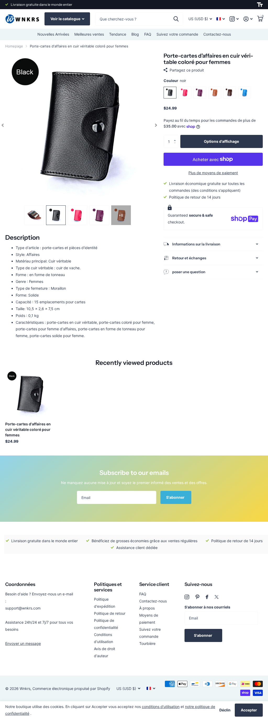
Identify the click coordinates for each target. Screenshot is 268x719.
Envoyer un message (23, 643)
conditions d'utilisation (161, 706)
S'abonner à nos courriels (207, 607)
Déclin (225, 710)
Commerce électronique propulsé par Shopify (71, 688)
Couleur (175, 80)
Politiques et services (108, 587)
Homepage (14, 46)
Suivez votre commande (177, 34)
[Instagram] (187, 597)
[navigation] (2, 125)
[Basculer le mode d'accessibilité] (260, 4)
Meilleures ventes (89, 34)
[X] (217, 597)
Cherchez (176, 18)
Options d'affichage (221, 141)
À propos (147, 608)
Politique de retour (109, 613)
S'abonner (175, 497)
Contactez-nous (217, 34)
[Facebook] (207, 597)
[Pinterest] (197, 597)
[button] (176, 136)
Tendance (117, 34)
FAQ (147, 34)
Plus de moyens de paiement (213, 173)
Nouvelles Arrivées (53, 34)
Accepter (249, 710)
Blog (135, 34)
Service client (154, 584)
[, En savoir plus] (234, 19)
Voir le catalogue (66, 19)
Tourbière (147, 643)
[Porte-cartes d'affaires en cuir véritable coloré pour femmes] (29, 394)
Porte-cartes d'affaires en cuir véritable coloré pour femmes (28, 429)
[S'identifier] (248, 19)
